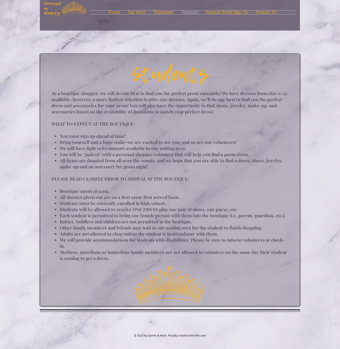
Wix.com (200, 335)
